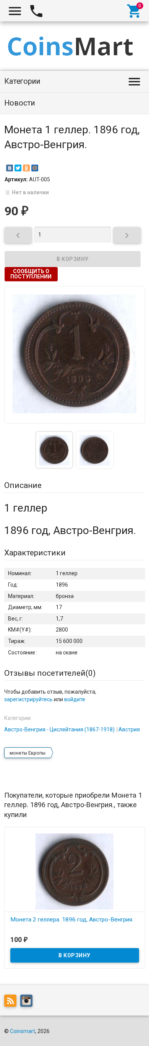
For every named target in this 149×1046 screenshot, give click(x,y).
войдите (74, 699)
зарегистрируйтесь (28, 699)
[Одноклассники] (26, 168)
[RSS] (12, 1002)
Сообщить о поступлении (31, 274)
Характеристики (35, 552)
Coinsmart (22, 1031)
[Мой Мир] (34, 168)
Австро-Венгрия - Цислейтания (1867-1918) (59, 729)
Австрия (129, 729)
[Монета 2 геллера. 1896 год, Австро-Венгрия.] (74, 871)
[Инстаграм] (28, 1002)
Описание (23, 485)
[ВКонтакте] (9, 168)
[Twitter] (18, 168)
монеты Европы (27, 753)
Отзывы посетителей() (50, 673)
